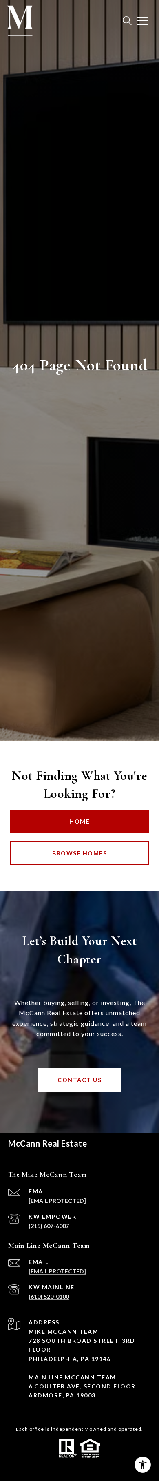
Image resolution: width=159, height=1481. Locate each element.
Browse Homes (79, 853)
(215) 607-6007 (49, 1225)
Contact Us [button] (79, 1079)
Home (79, 821)
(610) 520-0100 (49, 1296)
